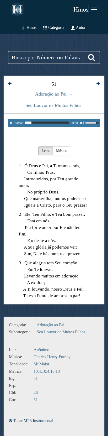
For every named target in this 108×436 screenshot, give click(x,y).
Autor (83, 27)
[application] (54, 123)
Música (61, 151)
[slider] (92, 122)
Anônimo (41, 350)
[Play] (11, 123)
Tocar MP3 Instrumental (33, 420)
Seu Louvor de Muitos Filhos (53, 105)
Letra (46, 151)
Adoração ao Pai (51, 94)
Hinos (80, 9)
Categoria (56, 27)
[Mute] (82, 123)
